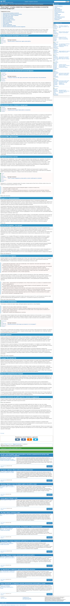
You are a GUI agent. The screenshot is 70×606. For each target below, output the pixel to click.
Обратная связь (4, 598)
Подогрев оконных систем (8, 17)
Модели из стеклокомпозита (8, 18)
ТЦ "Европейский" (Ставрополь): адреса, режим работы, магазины (18, 569)
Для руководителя (58, 9)
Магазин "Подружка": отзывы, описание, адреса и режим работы (18, 555)
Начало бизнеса (57, 14)
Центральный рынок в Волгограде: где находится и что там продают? (22, 324)
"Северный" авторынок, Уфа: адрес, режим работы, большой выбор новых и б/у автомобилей (27, 77)
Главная (26, 1)
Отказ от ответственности (21, 605)
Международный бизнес (59, 12)
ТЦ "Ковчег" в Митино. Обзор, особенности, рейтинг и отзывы (17, 469)
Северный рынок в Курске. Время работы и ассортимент (19, 109)
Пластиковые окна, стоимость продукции (10, 15)
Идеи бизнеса (57, 8)
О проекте (31, 1)
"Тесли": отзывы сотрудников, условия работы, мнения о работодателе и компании (25, 178)
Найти (68, 1)
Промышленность (58, 10)
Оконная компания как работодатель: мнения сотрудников (14, 26)
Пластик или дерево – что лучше (9, 19)
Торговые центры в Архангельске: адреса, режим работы (19, 41)
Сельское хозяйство (58, 6)
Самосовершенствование (59, 16)
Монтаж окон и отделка (7, 21)
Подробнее (49, 466)
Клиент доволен (6, 23)
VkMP (4, 1)
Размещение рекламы (27, 598)
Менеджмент (57, 19)
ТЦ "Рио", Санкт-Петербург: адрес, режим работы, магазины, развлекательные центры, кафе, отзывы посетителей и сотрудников (25, 455)
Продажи (2, 466)
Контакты (36, 1)
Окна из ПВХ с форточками (8, 16)
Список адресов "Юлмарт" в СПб (9, 498)
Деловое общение (58, 18)
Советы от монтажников (7, 22)
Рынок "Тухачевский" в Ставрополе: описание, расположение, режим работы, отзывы (23, 583)
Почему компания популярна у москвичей (11, 13)
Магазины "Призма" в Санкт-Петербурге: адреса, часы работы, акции (19, 484)
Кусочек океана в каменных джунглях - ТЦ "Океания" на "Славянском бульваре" (21, 526)
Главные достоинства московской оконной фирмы (12, 14)
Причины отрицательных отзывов (9, 25)
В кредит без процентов (7, 24)
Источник (2, 433)
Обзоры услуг (57, 15)
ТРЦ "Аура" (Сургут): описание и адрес (10, 512)
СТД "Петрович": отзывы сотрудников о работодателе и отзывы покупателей (21, 541)
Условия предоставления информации (8, 605)
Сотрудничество (26, 597)
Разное (55, 7)
